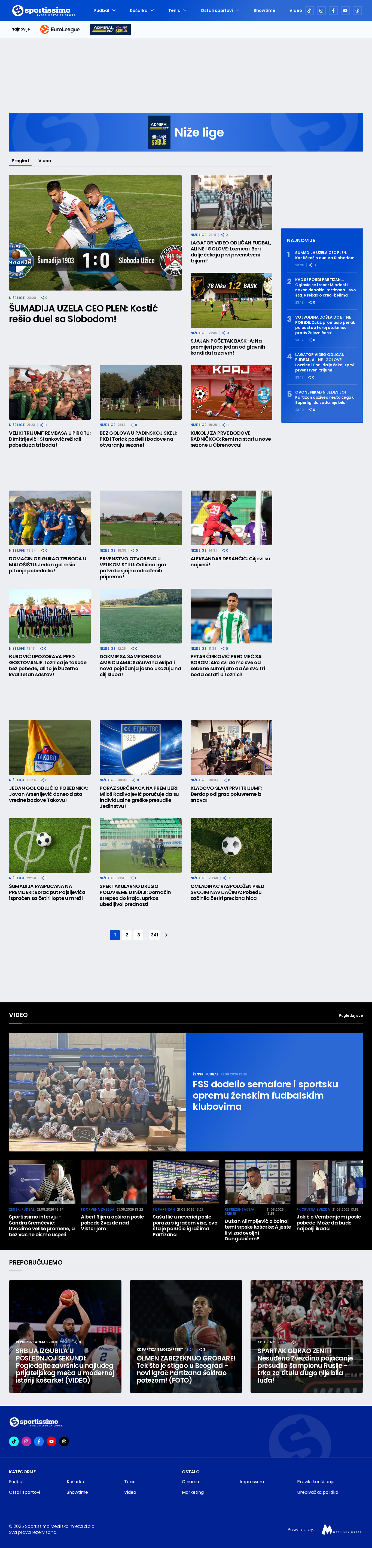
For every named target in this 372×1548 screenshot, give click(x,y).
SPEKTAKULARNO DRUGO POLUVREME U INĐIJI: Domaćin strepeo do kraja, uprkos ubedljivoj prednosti (135, 895)
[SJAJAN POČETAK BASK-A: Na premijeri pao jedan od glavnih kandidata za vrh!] (231, 300)
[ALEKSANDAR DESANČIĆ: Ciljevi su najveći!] (231, 518)
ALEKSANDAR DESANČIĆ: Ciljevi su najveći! (230, 562)
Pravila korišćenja (315, 1481)
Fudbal (101, 10)
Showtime (264, 10)
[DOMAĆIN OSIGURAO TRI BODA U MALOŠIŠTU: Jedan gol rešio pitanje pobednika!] (50, 518)
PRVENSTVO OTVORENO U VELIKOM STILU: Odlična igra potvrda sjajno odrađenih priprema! (133, 568)
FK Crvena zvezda (97, 1209)
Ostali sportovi (217, 10)
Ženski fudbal (205, 1074)
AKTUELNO (266, 1342)
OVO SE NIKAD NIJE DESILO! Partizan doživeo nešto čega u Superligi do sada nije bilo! (325, 397)
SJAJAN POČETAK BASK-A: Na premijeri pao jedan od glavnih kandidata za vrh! (228, 347)
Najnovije (20, 29)
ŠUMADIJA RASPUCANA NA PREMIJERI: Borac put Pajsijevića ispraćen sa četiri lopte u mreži (47, 892)
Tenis (174, 10)
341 (154, 935)
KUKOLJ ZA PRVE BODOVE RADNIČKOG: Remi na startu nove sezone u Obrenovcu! (231, 439)
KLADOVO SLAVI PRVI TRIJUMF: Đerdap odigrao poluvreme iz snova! (226, 794)
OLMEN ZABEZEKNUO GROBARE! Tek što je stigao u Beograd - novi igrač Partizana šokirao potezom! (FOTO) (186, 1369)
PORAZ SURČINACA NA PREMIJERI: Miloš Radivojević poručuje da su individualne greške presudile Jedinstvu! (139, 797)
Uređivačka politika (317, 1492)
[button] (360, 1182)
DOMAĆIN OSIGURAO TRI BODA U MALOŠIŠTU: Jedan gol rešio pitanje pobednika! (47, 565)
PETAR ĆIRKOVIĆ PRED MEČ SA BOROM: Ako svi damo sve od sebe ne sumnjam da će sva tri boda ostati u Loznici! (228, 666)
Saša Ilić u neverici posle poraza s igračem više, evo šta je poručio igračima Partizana (185, 1225)
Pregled (20, 161)
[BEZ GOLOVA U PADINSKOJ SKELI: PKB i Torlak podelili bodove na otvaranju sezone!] (140, 392)
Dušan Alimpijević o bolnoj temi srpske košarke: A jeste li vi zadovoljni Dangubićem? (258, 1230)
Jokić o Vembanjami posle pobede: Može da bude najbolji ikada (329, 1223)
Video (295, 10)
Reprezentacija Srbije (239, 1211)
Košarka (139, 10)
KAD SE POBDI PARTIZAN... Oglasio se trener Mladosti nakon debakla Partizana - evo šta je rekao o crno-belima (325, 287)
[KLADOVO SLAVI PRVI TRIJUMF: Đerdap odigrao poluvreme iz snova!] (231, 747)
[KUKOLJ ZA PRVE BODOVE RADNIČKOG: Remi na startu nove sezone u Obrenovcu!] (231, 392)
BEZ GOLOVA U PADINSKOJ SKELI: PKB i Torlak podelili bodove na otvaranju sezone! (138, 439)
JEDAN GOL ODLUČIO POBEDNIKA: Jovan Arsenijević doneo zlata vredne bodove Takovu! (48, 794)
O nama (190, 1481)
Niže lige (17, 298)
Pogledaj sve (351, 1015)
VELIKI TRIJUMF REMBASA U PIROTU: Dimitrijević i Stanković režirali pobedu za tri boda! (49, 439)
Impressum (252, 1481)
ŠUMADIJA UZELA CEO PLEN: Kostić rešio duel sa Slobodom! (83, 313)
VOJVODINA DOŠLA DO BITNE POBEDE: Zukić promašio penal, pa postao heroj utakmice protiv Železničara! (325, 325)
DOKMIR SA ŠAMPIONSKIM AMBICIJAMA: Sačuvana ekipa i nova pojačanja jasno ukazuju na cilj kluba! (140, 666)
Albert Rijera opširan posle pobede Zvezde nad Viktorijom (112, 1223)
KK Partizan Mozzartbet (160, 1349)
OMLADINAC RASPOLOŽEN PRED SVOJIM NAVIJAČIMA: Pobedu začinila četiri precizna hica (227, 892)
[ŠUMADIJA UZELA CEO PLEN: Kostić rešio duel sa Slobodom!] (95, 233)
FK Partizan (164, 1209)
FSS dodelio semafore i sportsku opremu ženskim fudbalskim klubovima (265, 1095)
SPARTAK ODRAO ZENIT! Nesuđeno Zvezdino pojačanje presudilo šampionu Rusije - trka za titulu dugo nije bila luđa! (305, 1365)
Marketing (193, 1492)
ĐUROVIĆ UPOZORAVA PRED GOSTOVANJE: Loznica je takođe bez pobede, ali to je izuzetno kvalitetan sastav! (48, 666)
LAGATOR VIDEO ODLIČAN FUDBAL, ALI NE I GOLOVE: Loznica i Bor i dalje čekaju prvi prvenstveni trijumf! (231, 252)
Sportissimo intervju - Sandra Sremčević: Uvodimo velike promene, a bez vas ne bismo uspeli (42, 1225)
